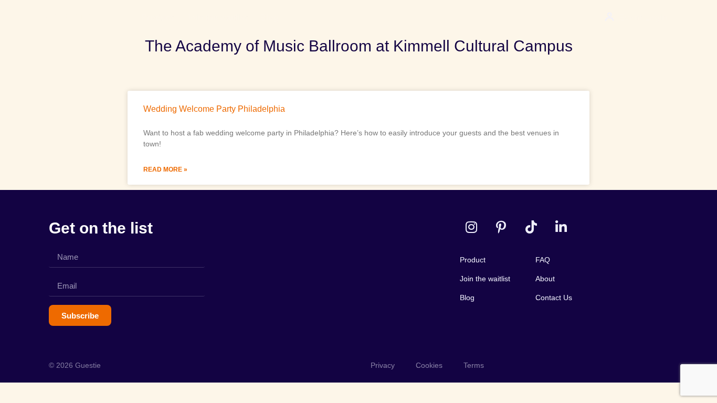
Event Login (643, 17)
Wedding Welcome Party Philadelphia (214, 108)
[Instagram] (471, 227)
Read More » (165, 169)
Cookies (429, 365)
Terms (473, 365)
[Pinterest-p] (501, 227)
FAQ (542, 260)
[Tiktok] (530, 227)
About (545, 278)
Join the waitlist (216, 17)
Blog (269, 17)
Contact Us (553, 297)
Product (157, 17)
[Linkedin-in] (560, 227)
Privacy (383, 365)
